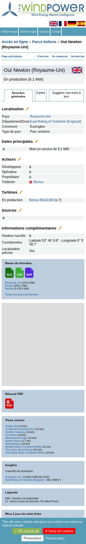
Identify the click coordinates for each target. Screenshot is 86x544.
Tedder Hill (11, 426)
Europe (9, 285)
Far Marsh (11, 435)
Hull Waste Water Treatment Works (25, 452)
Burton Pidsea (13, 440)
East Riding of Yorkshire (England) (55, 121)
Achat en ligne (9, 31)
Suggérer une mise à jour (66, 94)
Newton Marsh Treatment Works (23, 446)
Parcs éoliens (44, 42)
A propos (44, 31)
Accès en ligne (28, 31)
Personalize (32, 538)
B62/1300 (47, 200)
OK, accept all (28, 531)
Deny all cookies (60, 531)
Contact (56, 31)
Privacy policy (55, 538)
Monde (9, 288)
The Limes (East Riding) (19, 449)
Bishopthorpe (13, 443)
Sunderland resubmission (20, 429)
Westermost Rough (16, 438)
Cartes (40, 92)
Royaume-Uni (40, 116)
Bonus (38, 182)
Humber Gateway (15, 432)
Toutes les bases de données (21, 294)
